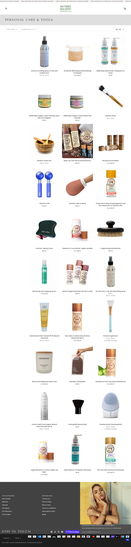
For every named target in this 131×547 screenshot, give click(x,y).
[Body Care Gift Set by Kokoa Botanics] (77, 141)
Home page (6, 514)
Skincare (5, 502)
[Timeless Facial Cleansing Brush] (110, 405)
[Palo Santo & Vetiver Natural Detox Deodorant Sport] (77, 316)
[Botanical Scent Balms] (110, 141)
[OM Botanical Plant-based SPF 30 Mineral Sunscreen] (44, 316)
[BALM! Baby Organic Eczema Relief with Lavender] (77, 96)
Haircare (5, 505)
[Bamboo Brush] (110, 96)
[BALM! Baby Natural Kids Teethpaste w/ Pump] (110, 51)
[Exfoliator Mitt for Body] (77, 184)
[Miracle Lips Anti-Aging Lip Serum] (44, 271)
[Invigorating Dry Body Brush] (110, 229)
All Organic (6, 508)
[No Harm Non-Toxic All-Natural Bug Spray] (110, 271)
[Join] (127, 531)
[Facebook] (51, 532)
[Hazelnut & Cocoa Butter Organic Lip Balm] (77, 229)
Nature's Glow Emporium (12, 543)
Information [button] (47, 496)
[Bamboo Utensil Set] (44, 141)
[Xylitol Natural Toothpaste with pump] (77, 450)
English (6, 538)
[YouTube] (62, 532)
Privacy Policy (46, 502)
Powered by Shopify (34, 543)
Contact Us (46, 499)
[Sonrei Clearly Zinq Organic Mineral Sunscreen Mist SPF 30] (44, 405)
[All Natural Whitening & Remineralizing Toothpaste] (77, 51)
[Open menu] (8, 9)
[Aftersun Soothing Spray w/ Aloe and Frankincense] (44, 51)
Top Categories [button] (8, 496)
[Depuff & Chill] (44, 184)
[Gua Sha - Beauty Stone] (44, 229)
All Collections (7, 511)
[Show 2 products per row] (116, 29)
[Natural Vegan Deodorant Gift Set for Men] (77, 271)
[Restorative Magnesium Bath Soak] (44, 362)
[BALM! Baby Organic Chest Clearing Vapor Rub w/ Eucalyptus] (44, 96)
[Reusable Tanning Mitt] (77, 362)
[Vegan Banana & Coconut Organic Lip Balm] (44, 450)
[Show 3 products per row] (120, 29)
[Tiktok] (55, 532)
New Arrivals (6, 499)
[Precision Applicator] (110, 316)
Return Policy (46, 505)
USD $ (17, 538)
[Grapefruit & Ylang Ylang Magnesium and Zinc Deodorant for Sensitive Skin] (110, 184)
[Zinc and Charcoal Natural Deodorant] (110, 450)
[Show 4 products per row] (124, 29)
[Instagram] (58, 532)
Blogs (44, 514)
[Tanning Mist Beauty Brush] (77, 405)
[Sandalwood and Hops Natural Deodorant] (110, 362)
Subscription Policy (48, 511)
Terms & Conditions (49, 508)
